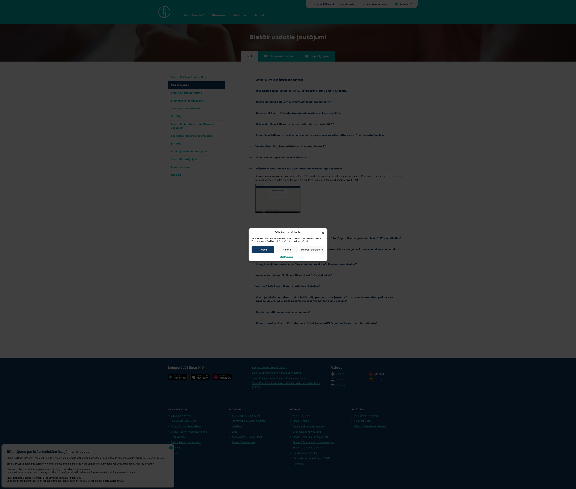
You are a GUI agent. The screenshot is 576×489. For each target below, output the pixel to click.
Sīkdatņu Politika (286, 257)
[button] (322, 232)
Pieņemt (263, 249)
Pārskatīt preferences (312, 249)
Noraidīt (287, 249)
